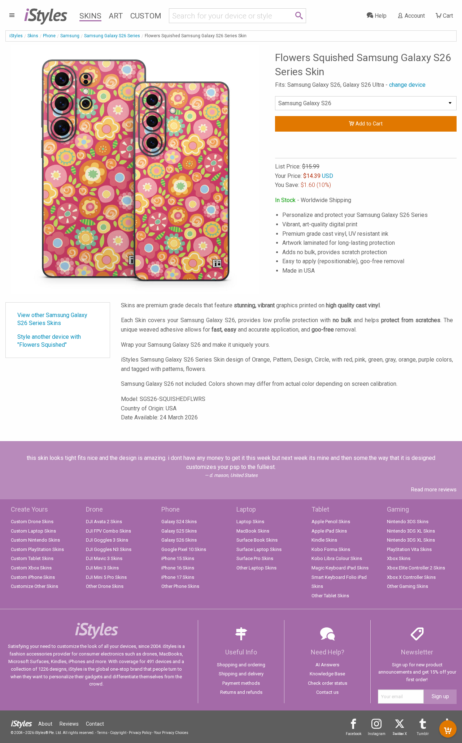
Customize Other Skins (34, 586)
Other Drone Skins (104, 586)
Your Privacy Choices (171, 733)
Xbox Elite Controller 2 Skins (416, 568)
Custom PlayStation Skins (37, 549)
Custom (145, 16)
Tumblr (423, 734)
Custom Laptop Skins (33, 531)
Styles (45, 14)
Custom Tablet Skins (32, 558)
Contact (95, 724)
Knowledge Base (327, 673)
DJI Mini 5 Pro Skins (106, 577)
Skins (90, 16)
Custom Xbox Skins (31, 568)
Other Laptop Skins (256, 568)
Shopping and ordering (241, 664)
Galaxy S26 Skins (179, 540)
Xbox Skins (398, 558)
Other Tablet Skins (330, 595)
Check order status (327, 683)
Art (116, 16)
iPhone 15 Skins (177, 558)
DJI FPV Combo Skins (108, 531)
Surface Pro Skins (254, 558)
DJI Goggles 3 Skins (107, 540)
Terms (102, 733)
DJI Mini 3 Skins (102, 568)
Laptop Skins (250, 521)
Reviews (69, 724)
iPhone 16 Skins (177, 568)
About (45, 724)
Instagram (376, 734)
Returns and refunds (241, 692)
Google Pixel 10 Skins (183, 549)
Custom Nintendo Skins (35, 540)
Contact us (327, 692)
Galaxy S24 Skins (179, 521)
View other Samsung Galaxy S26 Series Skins (52, 319)
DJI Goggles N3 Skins (108, 549)
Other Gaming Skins (407, 586)
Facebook (353, 734)
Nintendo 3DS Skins (407, 521)
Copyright (118, 733)
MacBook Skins (252, 531)
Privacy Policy (140, 733)
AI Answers (327, 664)
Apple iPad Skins (329, 531)
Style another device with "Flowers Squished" (49, 340)
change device (407, 84)
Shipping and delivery (241, 673)
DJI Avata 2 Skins (104, 521)
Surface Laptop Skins (259, 549)
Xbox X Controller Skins (411, 577)
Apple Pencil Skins (330, 521)
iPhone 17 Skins (177, 577)
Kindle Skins (324, 540)
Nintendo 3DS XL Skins (411, 531)
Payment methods (241, 683)
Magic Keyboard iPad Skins (340, 568)
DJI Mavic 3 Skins (104, 558)
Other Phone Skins (180, 586)
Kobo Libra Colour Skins (336, 558)
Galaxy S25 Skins (179, 531)
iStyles (16, 35)
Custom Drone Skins (32, 521)
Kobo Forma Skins (330, 549)
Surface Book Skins (257, 540)
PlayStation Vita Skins (409, 549)
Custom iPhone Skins (33, 577)
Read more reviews (434, 489)
